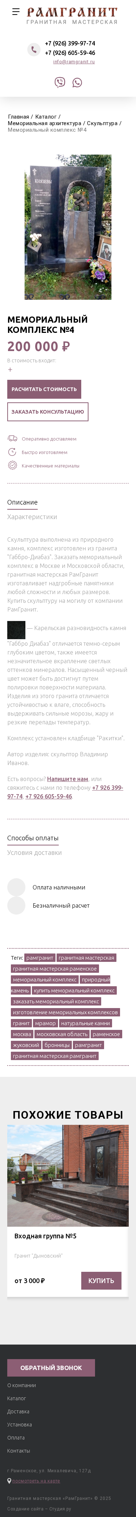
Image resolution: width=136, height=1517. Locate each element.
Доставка (18, 1411)
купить (101, 1280)
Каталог (46, 117)
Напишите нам (67, 779)
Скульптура (102, 123)
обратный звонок (51, 1367)
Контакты (18, 1451)
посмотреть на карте (36, 1481)
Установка (19, 1425)
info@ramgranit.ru (74, 61)
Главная (18, 117)
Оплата (16, 1438)
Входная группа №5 (46, 1235)
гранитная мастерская (72, 15)
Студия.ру (60, 1509)
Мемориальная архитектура (44, 123)
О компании (21, 1385)
